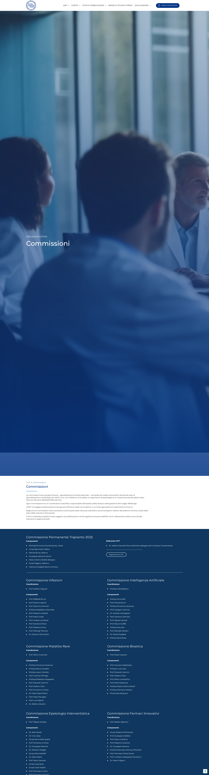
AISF (28, 482)
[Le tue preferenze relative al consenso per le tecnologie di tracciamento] (205, 771)
